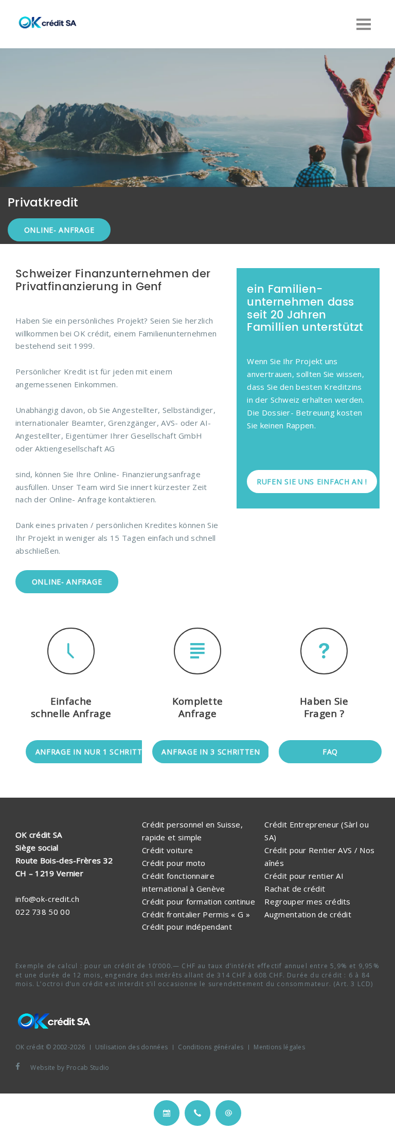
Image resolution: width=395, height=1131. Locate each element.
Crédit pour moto (174, 863)
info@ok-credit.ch (47, 899)
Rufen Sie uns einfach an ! (312, 481)
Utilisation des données (131, 1047)
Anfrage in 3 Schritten (210, 752)
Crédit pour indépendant (187, 926)
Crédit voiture (167, 850)
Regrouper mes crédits (307, 901)
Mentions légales (279, 1047)
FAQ (330, 752)
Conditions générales (210, 1047)
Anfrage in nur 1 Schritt (88, 752)
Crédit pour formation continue (198, 901)
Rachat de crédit (294, 888)
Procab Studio (88, 1067)
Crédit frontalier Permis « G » (196, 914)
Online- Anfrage (59, 230)
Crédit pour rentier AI (304, 876)
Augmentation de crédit (307, 914)
